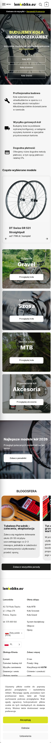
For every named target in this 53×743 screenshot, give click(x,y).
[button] (46, 679)
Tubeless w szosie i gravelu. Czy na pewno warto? (18, 529)
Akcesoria (26, 389)
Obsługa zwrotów (10, 676)
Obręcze (30, 626)
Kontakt (6, 659)
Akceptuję (25, 720)
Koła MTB (31, 607)
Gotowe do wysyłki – (25, 11)
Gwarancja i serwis (11, 672)
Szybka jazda (26, 300)
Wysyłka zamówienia (12, 668)
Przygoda (26, 258)
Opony (30, 630)
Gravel (26, 264)
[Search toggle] (40, 4)
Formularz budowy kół (12, 663)
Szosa (26, 306)
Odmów (25, 728)
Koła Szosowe (33, 611)
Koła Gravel (32, 615)
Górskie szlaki (26, 342)
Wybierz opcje (26, 220)
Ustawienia (25, 736)
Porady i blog (32, 663)
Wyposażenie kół (26, 383)
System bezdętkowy (35, 622)
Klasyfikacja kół (37, 668)
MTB (26, 347)
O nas (29, 659)
